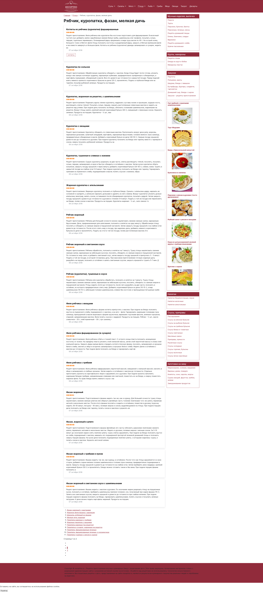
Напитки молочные (175, 301)
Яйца (167, 6)
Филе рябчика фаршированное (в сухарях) (88, 333)
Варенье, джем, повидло (178, 371)
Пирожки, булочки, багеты (178, 27)
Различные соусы (175, 343)
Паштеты (171, 77)
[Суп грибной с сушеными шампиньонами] (182, 116)
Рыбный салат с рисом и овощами (182, 219)
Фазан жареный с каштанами (79, 510)
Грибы (159, 6)
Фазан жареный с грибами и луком (84, 454)
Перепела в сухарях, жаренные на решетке (84, 527)
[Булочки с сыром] (182, 277)
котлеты (71, 55)
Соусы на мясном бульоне (178, 320)
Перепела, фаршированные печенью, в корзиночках (88, 532)
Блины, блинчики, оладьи (178, 36)
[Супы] (114, 6)
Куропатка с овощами (77, 126)
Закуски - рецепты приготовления (182, 96)
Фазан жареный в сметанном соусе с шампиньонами (94, 483)
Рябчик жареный (75, 215)
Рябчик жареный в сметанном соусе (85, 244)
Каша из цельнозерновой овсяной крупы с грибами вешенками (182, 243)
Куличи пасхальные (175, 46)
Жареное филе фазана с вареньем (81, 513)
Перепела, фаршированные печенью (81, 530)
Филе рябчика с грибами (79, 362)
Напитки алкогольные (177, 304)
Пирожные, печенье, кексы (179, 30)
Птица (140, 6)
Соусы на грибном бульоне (179, 326)
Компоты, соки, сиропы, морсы (180, 374)
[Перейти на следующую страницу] (67, 553)
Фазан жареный (74, 392)
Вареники (172, 40)
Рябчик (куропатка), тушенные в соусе (86, 274)
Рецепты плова (174, 58)
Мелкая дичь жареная (76, 517)
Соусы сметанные (175, 333)
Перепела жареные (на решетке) (80, 525)
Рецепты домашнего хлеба (178, 43)
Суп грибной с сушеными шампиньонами (178, 104)
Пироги (171, 20)
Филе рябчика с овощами (79, 303)
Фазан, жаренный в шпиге (79, 422)
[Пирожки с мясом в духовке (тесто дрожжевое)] (182, 208)
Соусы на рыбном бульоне (178, 323)
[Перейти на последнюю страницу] (67, 555)
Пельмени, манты (175, 80)
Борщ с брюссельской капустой (181, 150)
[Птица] (144, 6)
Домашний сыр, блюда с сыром (181, 92)
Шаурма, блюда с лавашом (179, 83)
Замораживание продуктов (179, 383)
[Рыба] (153, 6)
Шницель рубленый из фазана (79, 515)
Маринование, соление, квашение (181, 368)
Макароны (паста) (175, 65)
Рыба (150, 6)
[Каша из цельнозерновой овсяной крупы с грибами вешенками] (182, 255)
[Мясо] (134, 6)
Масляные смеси (175, 336)
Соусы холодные (175, 346)
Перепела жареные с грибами (79, 520)
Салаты (121, 6)
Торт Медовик (174, 127)
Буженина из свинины (177, 173)
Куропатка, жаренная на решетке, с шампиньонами (93, 96)
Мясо (131, 6)
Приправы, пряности (176, 339)
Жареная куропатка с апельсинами (85, 185)
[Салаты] (125, 6)
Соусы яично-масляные (177, 356)
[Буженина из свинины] (182, 183)
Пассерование (173, 316)
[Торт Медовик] (182, 138)
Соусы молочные (175, 353)
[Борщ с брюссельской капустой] (182, 161)
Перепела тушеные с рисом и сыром (82, 535)
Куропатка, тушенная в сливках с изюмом (88, 155)
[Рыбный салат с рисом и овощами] (182, 230)
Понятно (4, 591)
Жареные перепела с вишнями (79, 522)
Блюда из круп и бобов (177, 61)
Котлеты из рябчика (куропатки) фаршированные (92, 29)
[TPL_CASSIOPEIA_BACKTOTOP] (131, 584)
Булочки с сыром (175, 267)
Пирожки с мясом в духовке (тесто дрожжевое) (182, 196)
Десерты (193, 6)
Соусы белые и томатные (178, 330)
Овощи (175, 6)
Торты (170, 23)
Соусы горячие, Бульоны (178, 349)
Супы (110, 6)
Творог (184, 6)
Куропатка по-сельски (78, 67)
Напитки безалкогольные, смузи (181, 298)
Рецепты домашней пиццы (178, 33)
